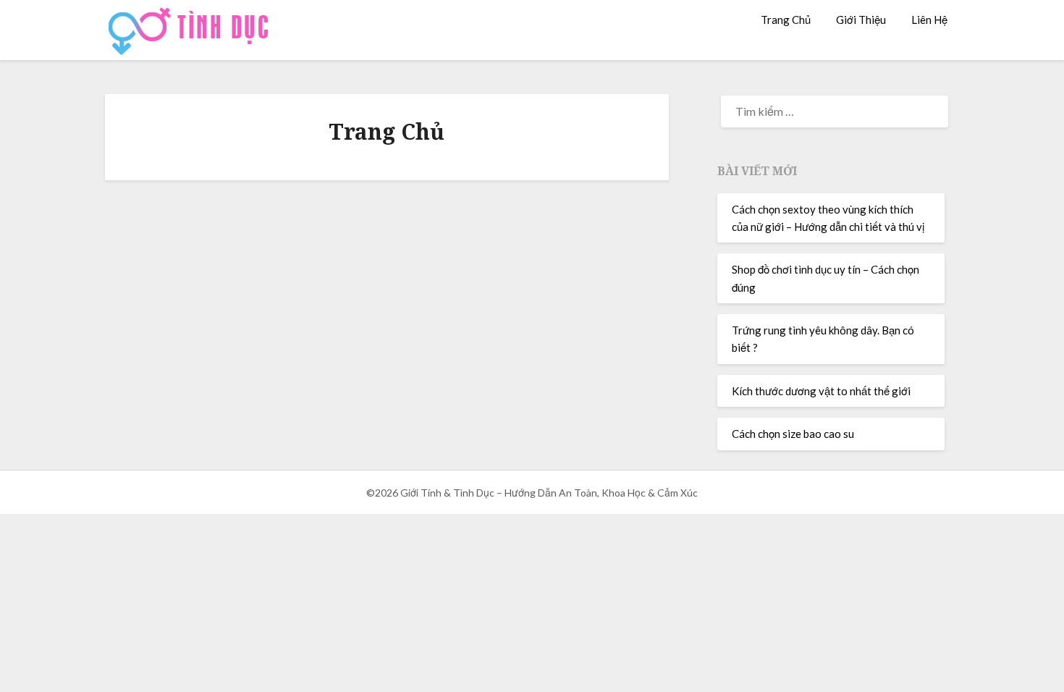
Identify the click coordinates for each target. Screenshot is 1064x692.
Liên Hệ (929, 19)
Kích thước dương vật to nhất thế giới (821, 390)
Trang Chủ (786, 19)
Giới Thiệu (861, 19)
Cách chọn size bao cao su (793, 433)
